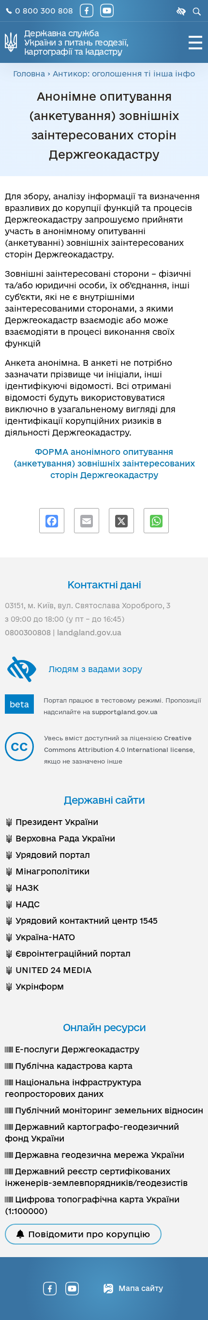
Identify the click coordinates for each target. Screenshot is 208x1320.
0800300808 (28, 633)
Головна (29, 73)
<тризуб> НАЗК (22, 887)
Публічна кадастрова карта (73, 1065)
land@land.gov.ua (89, 633)
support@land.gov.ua (125, 711)
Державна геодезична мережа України (98, 1154)
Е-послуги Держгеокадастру (76, 1049)
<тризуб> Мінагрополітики (47, 871)
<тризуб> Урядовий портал (47, 854)
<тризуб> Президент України (51, 821)
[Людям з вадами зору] (180, 11)
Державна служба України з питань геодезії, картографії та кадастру (76, 42)
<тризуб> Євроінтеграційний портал (68, 953)
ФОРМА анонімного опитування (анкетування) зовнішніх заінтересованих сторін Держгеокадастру (104, 463)
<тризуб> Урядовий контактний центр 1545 (81, 920)
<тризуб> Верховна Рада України (60, 838)
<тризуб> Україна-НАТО (40, 937)
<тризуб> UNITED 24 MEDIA (48, 970)
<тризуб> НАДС (22, 904)
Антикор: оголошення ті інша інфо (124, 73)
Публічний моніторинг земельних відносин (108, 1110)
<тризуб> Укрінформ (34, 986)
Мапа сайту (140, 1288)
